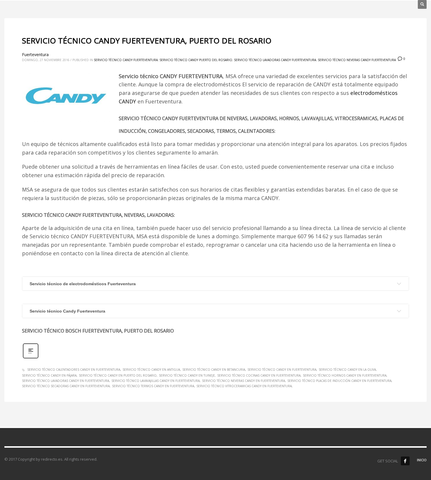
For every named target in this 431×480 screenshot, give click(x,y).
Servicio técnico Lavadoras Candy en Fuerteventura (65, 381)
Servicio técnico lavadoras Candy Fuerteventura (275, 60)
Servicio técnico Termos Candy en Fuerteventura (153, 386)
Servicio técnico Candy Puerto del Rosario (195, 60)
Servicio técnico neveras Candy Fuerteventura (357, 60)
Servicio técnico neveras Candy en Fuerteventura (243, 381)
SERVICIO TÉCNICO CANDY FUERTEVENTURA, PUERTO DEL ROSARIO (147, 40)
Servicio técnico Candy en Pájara (49, 375)
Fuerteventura (35, 54)
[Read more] (30, 357)
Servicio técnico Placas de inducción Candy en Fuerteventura (339, 381)
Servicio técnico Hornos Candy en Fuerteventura (344, 375)
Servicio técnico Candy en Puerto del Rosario (118, 375)
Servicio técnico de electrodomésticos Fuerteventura (83, 283)
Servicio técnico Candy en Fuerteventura (281, 369)
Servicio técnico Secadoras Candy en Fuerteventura (66, 386)
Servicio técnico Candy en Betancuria (213, 369)
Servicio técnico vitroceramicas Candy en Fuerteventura (244, 386)
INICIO (422, 460)
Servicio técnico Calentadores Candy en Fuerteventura (73, 369)
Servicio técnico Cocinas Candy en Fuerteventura (259, 375)
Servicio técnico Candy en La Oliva (347, 369)
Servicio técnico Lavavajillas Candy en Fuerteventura (155, 381)
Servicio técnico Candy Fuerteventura (126, 60)
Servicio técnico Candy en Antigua (151, 369)
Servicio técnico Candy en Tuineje (187, 375)
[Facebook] (405, 460)
